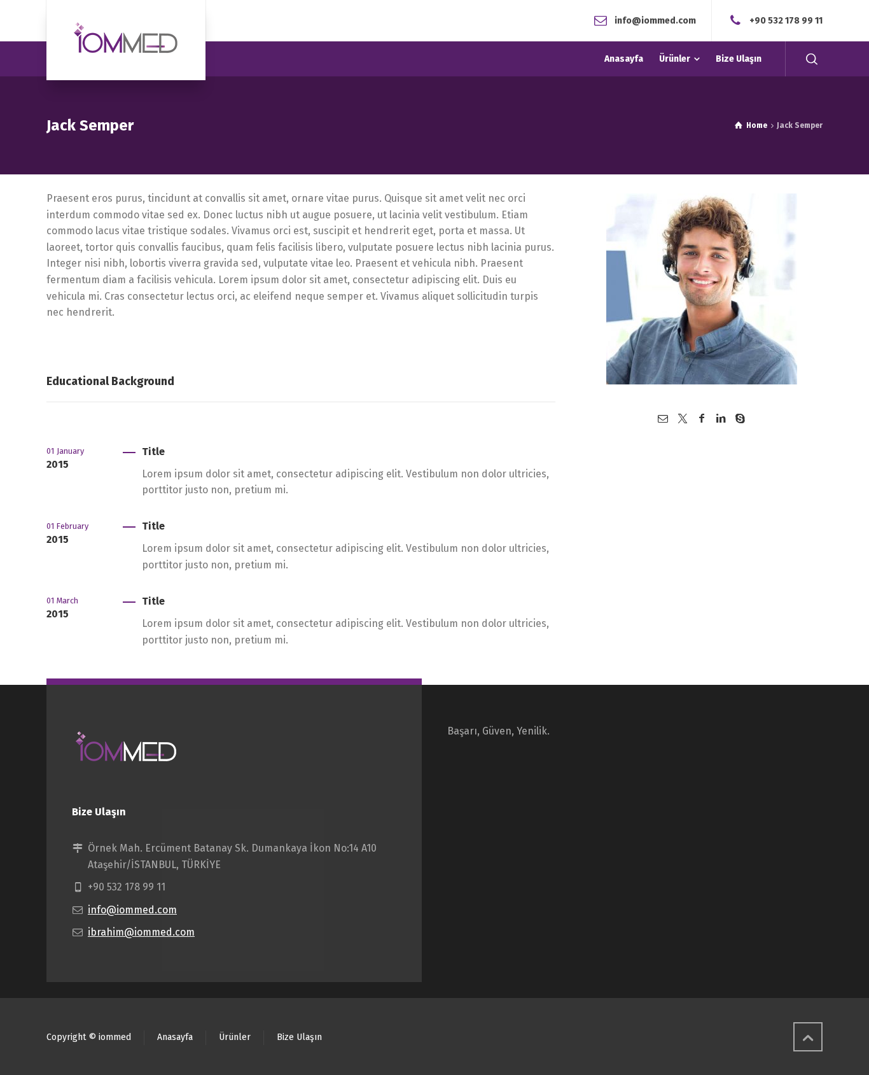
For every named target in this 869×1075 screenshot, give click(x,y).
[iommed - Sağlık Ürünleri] (126, 40)
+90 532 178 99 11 (786, 20)
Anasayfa (175, 1037)
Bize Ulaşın (299, 1037)
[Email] (663, 418)
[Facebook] (702, 418)
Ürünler (235, 1037)
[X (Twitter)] (682, 418)
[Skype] (740, 418)
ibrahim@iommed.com (141, 932)
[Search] (812, 59)
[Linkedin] (721, 418)
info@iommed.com (655, 20)
